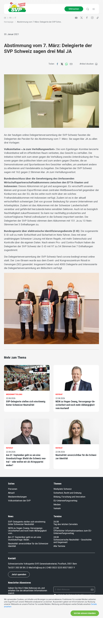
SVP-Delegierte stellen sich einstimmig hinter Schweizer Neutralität (25, 403)
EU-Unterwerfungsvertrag (65, 500)
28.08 (56, 537)
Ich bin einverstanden (85, 613)
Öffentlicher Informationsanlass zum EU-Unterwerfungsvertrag (73, 532)
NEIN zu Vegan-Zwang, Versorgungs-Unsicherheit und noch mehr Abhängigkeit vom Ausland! (75, 405)
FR (10, 18)
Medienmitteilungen (17, 496)
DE (5, 18)
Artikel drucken (87, 64)
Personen (12, 489)
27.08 (56, 528)
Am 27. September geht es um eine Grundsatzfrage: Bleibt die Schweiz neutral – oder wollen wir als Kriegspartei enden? (26, 460)
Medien (57, 504)
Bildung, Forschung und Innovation (69, 496)
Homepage (8, 22)
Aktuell (11, 493)
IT (15, 18)
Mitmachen (74, 9)
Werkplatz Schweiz (63, 489)
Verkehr (57, 508)
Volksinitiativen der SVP (19, 500)
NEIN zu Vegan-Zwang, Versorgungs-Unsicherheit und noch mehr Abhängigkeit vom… (27, 531)
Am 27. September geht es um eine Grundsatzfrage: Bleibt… (24, 538)
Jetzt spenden (19, 574)
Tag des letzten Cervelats (66, 524)
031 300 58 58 (18, 567)
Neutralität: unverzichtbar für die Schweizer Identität (76, 457)
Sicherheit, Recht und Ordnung (67, 493)
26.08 (56, 521)
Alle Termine (59, 546)
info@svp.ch (39, 567)
